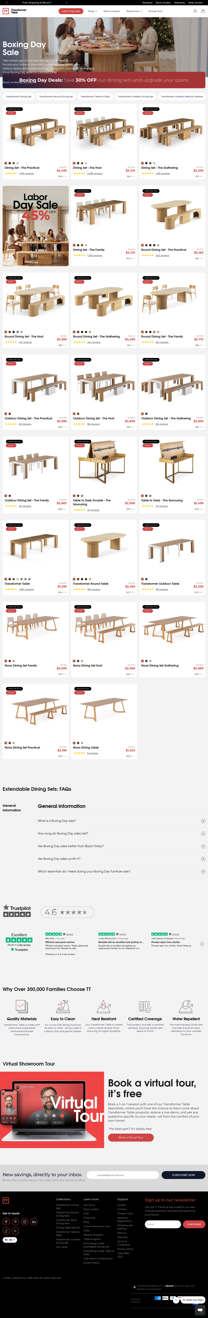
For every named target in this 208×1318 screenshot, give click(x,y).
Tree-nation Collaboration (98, 1258)
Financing (89, 1217)
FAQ (86, 1213)
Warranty (179, 2)
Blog (86, 1222)
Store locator (163, 2)
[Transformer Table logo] (17, 11)
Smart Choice (91, 1262)
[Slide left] (7, 2)
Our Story (89, 1204)
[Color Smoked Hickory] (10, 163)
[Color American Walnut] (13, 163)
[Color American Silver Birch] (25, 579)
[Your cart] (203, 11)
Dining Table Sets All (68, 1227)
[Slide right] (66, 2)
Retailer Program (93, 1234)
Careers (121, 1204)
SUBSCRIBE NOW (183, 1175)
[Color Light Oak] (6, 414)
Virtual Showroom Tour (97, 1226)
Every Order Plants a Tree (37, 2)
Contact (122, 1209)
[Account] (195, 11)
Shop (91, 11)
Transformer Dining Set (18, 96)
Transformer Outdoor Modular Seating (182, 96)
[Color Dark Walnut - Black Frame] (10, 414)
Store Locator (112, 11)
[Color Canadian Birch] (17, 163)
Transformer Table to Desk (95, 96)
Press (87, 1230)
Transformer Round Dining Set (56, 96)
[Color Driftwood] (158, 245)
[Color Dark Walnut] (154, 245)
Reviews (147, 2)
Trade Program (92, 1239)
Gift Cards (61, 1247)
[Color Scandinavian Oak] (6, 163)
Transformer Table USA (25, 1277)
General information (12, 808)
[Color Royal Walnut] (146, 245)
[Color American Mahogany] (29, 579)
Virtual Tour (155, 11)
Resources (133, 11)
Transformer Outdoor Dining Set (135, 96)
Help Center (195, 2)
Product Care (125, 1213)
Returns (121, 1232)
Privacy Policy (125, 1248)
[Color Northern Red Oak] (21, 579)
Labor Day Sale (71, 11)
